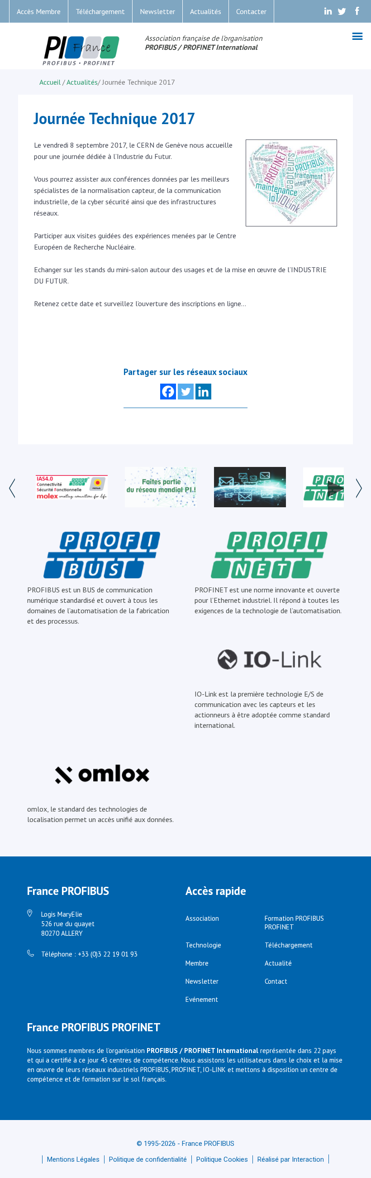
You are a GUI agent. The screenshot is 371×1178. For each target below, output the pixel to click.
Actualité (278, 963)
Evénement (202, 999)
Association (202, 918)
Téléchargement (100, 11)
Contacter (251, 11)
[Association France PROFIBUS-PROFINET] (81, 51)
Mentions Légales (73, 1159)
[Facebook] (168, 391)
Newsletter (157, 11)
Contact (276, 981)
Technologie (203, 945)
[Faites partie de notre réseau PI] (161, 488)
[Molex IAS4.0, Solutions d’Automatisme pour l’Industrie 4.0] (72, 488)
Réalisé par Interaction (290, 1159)
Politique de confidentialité (148, 1159)
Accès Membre (39, 11)
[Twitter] (186, 391)
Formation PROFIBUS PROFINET (294, 922)
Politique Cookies (222, 1159)
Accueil (50, 82)
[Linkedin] (203, 391)
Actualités (205, 11)
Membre (197, 963)
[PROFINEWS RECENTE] (250, 488)
